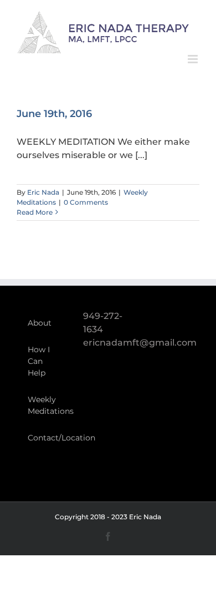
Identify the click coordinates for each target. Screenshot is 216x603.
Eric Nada (43, 192)
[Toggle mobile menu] (193, 59)
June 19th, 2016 (54, 114)
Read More (35, 212)
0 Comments (86, 202)
